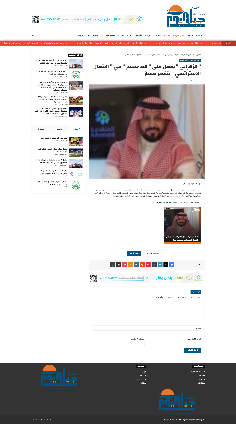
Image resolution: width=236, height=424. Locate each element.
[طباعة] (112, 264)
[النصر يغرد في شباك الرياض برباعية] (76, 141)
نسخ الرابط (134, 253)
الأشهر (59, 129)
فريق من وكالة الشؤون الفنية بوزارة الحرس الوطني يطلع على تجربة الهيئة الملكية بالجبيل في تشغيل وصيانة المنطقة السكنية (52, 86)
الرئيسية (199, 35)
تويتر (144, 371)
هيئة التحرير (200, 383)
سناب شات (141, 379)
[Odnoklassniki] (130, 264)
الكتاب (130, 35)
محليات (190, 35)
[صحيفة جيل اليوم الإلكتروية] (186, 16)
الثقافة (139, 35)
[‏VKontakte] (136, 264)
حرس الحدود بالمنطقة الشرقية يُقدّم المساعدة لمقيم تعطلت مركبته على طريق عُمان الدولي (52, 99)
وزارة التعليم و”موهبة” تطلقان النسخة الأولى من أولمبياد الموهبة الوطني (43, 43)
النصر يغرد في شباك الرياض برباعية (53, 138)
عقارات (121, 35)
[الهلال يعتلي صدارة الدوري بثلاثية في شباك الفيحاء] (76, 152)
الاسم (198, 328)
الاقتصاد (157, 35)
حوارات (167, 35)
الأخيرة (77, 129)
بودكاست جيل (93, 35)
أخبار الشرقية (178, 35)
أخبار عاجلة (184, 60)
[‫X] (165, 264)
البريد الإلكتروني (194, 339)
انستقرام (142, 375)
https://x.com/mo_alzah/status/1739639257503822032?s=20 (176, 202)
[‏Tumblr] (154, 264)
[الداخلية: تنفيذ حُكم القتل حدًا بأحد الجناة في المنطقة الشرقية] (76, 74)
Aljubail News (108, 35)
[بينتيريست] (148, 264)
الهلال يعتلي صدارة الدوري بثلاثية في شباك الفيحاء (187, 43)
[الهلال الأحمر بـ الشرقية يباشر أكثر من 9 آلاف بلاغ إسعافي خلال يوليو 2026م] (76, 64)
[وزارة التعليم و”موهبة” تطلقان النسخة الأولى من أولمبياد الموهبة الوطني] (76, 174)
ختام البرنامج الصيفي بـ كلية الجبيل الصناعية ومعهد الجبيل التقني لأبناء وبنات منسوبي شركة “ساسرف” (51, 111)
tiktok (143, 383)
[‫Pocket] (124, 264)
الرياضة (148, 35)
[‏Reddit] (142, 264)
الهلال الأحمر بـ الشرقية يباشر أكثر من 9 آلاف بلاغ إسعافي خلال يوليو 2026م (120, 43)
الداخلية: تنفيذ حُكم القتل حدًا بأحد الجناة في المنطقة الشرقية (51, 73)
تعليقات (41, 129)
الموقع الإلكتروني (137, 339)
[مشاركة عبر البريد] (118, 264)
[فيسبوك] (171, 264)
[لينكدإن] (160, 264)
